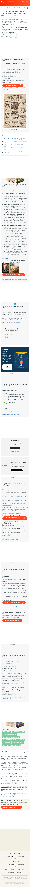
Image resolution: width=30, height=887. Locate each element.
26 (14, 7)
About (12, 869)
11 (11, 333)
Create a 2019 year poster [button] (11, 85)
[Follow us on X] (13, 856)
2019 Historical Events (18, 731)
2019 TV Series (6, 742)
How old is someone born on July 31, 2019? (14, 151)
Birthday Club (15, 866)
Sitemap (7, 869)
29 (22, 7)
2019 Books (6, 745)
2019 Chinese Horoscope (9, 739)
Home (10, 861)
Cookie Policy (18, 872)
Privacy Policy (11, 872)
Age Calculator (20, 675)
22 (4, 7)
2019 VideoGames (15, 745)
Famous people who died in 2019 (10, 412)
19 (13, 334)
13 (15, 333)
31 (9, 337)
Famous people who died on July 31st (11, 414)
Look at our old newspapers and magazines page (14, 279)
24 (9, 7)
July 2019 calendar (15, 322)
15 (5, 334)
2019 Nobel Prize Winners (9, 734)
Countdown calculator (13, 686)
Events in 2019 (6, 258)
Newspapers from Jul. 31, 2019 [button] (12, 274)
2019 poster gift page (8, 795)
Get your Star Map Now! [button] (11, 620)
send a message (15, 448)
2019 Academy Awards (17, 742)
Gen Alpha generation (16, 693)
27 (17, 7)
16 (7, 334)
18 (11, 334)
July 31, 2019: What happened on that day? (14, 138)
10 (9, 333)
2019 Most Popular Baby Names (11, 737)
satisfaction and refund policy (12, 91)
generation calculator (7, 698)
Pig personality (12, 530)
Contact (18, 869)
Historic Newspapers (11, 864)
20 (15, 334)
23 (7, 7)
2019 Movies (21, 739)
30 (24, 7)
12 (13, 333)
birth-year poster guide (8, 796)
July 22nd (10, 509)
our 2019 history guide (18, 793)
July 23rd (10, 510)
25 (12, 7)
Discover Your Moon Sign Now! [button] (12, 602)
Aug (20, 5)
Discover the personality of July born (11, 513)
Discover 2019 (6, 731)
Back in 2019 (6, 152)
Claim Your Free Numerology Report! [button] (12, 518)
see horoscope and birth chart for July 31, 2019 (7, 367)
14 (17, 333)
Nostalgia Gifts (17, 861)
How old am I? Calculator (12, 673)
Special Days (20, 864)
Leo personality (17, 503)
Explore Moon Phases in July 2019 (11, 606)
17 (9, 334)
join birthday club (16, 470)
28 (19, 7)
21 (2, 7)
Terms (23, 869)
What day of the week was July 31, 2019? (13, 139)
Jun (10, 5)
